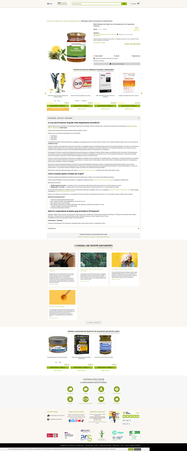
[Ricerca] (124, 3)
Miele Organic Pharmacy (74, 21)
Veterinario (121, 7)
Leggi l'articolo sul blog (53, 284)
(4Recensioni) (136, 30)
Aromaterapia (74, 7)
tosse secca (105, 34)
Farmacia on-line (50, 21)
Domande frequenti (117, 393)
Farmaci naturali (58, 7)
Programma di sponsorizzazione (85, 403)
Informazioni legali (89, 445)
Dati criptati (70, 403)
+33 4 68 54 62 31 (97, 420)
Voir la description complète (99, 42)
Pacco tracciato (70, 393)
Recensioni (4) (52, 228)
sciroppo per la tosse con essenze (87, 170)
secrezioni (98, 35)
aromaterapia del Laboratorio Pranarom (64, 191)
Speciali (136, 7)
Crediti (122, 445)
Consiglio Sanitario (94, 322)
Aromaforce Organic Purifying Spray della (119, 190)
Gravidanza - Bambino (113, 7)
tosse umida (110, 34)
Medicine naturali (59, 21)
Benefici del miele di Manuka (56, 306)
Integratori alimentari (50, 7)
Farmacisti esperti (101, 393)
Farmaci (82, 7)
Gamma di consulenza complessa (86, 237)
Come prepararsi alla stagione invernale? (122, 269)
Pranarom (100, 29)
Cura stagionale (97, 7)
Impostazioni (137, 449)
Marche (128, 7)
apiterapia (66, 21)
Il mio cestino (133, 3)
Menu (50, 4)
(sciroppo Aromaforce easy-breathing (102, 180)
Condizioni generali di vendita (105, 445)
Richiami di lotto (116, 445)
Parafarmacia (89, 7)
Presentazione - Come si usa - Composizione (60, 118)
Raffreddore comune (98, 34)
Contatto (96, 445)
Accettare (131, 449)
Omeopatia (66, 7)
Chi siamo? (127, 445)
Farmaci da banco (116, 403)
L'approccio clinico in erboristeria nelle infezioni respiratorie (61, 270)
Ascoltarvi (86, 393)
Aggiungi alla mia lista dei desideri (126, 34)
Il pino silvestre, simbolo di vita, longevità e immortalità (91, 270)
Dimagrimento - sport (105, 7)
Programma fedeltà (101, 403)
